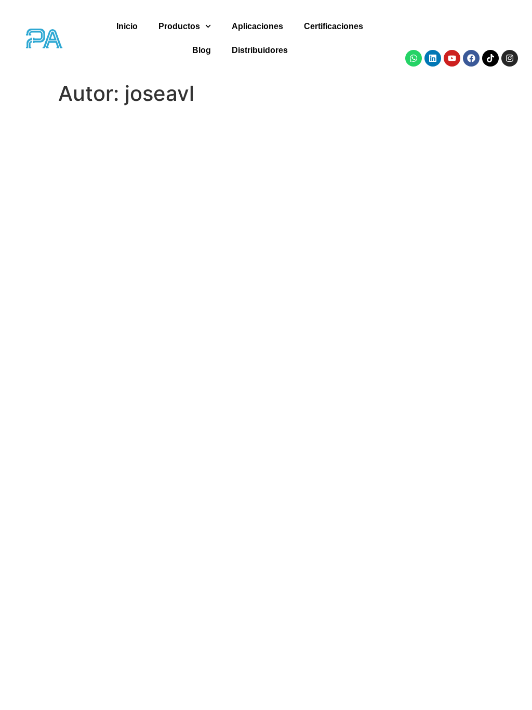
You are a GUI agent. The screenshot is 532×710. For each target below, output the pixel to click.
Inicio (127, 26)
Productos (179, 26)
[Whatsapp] (413, 58)
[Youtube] (452, 58)
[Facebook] (471, 58)
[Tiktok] (490, 58)
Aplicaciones (257, 26)
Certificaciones (333, 26)
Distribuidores (260, 50)
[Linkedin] (432, 58)
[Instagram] (509, 58)
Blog (201, 50)
